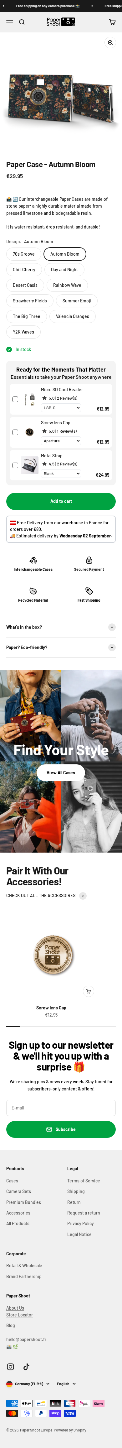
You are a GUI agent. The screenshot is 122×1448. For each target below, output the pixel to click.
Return (74, 1202)
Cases (12, 1180)
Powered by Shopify (70, 1430)
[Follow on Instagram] (10, 1367)
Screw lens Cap (51, 1007)
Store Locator (19, 1314)
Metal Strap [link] (52, 455)
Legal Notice (79, 1234)
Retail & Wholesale (24, 1265)
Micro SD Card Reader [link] (62, 389)
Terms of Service (83, 1180)
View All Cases (61, 772)
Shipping (76, 1191)
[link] (29, 399)
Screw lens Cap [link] (55, 422)
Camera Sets (18, 1191)
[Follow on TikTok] (26, 1367)
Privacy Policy (80, 1223)
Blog (10, 1325)
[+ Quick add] (88, 991)
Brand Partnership (24, 1276)
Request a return (83, 1212)
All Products (17, 1223)
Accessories (18, 1212)
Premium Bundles (23, 1202)
